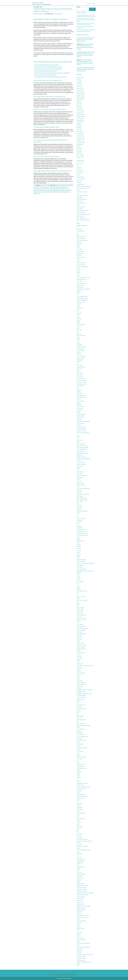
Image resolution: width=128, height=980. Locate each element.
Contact (93, 3)
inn (77, 515)
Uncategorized (80, 867)
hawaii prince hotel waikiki (83, 421)
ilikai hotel (79, 505)
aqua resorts (80, 201)
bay (77, 233)
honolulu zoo (80, 466)
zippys (45, 185)
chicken (79, 292)
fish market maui (81, 367)
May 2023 (79, 150)
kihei (78, 574)
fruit (78, 388)
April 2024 (79, 129)
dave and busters (81, 324)
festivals (79, 361)
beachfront (79, 242)
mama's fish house (81, 615)
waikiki (78, 881)
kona (78, 585)
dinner (63, 187)
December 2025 (81, 92)
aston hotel (79, 208)
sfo (77, 779)
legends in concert (81, 596)
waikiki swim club (81, 908)
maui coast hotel (81, 630)
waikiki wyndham (81, 909)
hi (77, 434)
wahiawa (79, 880)
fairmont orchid (81, 358)
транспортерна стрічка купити (85, 67)
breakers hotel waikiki (82, 266)
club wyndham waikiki (82, 298)
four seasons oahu (81, 384)
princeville (79, 738)
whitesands (79, 949)
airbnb (78, 175)
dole (78, 341)
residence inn (80, 751)
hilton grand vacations (82, 445)
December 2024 (81, 114)
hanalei (78, 412)
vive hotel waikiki (81, 874)
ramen (78, 749)
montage (79, 656)
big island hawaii (81, 257)
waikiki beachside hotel (82, 895)
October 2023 (80, 140)
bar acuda (79, 229)
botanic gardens (81, 262)
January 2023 (80, 157)
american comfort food (61, 185)
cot (77, 311)
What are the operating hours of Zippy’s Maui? (47, 65)
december (79, 330)
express (79, 352)
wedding (79, 934)
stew (78, 817)
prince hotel (80, 733)
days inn (79, 326)
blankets (79, 259)
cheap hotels (80, 285)
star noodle (79, 809)
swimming (79, 826)
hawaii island (80, 417)
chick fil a (79, 290)
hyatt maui (79, 490)
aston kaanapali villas (82, 210)
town (78, 852)
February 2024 (80, 133)
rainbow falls (80, 744)
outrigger (79, 688)
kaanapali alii (80, 528)
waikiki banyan (80, 883)
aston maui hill (80, 212)
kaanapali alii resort (82, 529)
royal (78, 762)
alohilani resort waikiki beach (84, 186)
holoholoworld (38, 13)
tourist (78, 848)
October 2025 (80, 96)
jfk (77, 524)
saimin (38, 192)
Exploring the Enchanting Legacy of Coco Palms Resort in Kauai (85, 23)
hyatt (78, 486)
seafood (79, 777)
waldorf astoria (80, 928)
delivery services (40, 187)
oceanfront (79, 680)
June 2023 (79, 148)
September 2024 (81, 120)
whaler (78, 941)
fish (78, 363)
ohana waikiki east (81, 682)
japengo (79, 522)
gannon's (79, 389)
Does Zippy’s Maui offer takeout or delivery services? (49, 67)
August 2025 (80, 99)
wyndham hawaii (81, 956)
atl (77, 221)
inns (78, 516)
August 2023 (80, 144)
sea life (78, 775)
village (78, 868)
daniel (78, 320)
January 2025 (80, 112)
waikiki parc (80, 900)
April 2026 (79, 84)
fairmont (79, 354)
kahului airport (80, 541)
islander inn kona (81, 518)
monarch (79, 654)
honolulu (79, 460)
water (78, 930)
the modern (80, 837)
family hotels (80, 360)
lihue (78, 602)
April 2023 (79, 152)
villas (78, 870)
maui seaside (80, 632)
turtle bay (79, 857)
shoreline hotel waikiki (82, 796)
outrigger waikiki (81, 691)
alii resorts (79, 180)
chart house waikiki (81, 283)
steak (78, 815)
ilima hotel (79, 507)
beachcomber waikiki (82, 240)
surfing (78, 820)
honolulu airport (81, 462)
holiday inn (79, 455)
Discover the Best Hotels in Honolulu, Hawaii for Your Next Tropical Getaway (86, 39)
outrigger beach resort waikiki (84, 690)
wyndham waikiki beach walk (84, 962)
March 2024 (80, 131)
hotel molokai (80, 472)
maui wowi (79, 635)
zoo (78, 965)
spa (77, 802)
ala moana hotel (81, 178)
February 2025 (80, 111)
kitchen (78, 578)
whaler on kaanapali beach (83, 943)
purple (78, 742)
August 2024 (80, 122)
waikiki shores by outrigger (83, 906)
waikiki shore (80, 904)
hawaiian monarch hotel (83, 432)
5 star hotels (80, 164)
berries (78, 248)
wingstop (79, 951)
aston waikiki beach (82, 218)
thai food (79, 835)
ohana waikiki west (81, 684)
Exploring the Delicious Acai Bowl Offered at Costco (85, 70)
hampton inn (80, 408)
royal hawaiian (80, 766)
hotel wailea (80, 477)
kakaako (79, 546)
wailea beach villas (81, 921)
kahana (78, 537)
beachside (79, 244)
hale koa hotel (80, 401)
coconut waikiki (81, 302)
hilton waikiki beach (82, 449)
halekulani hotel (81, 406)
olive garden (80, 686)
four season (80, 374)
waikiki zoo (79, 911)
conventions (80, 307)
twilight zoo (80, 863)
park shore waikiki (81, 708)
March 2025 (80, 109)
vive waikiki (79, 876)
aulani (78, 223)
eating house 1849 (81, 346)
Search (78, 7)
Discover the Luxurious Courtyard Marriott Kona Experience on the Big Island (86, 20)
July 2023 (79, 146)
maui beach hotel (81, 626)
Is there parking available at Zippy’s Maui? (46, 71)
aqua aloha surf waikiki (82, 195)
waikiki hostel (80, 898)
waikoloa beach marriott (83, 915)
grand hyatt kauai (81, 395)
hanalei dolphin (80, 416)
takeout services (45, 192)
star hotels (79, 807)
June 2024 (79, 125)
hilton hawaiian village (82, 447)
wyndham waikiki (81, 960)
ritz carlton (79, 759)
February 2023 (80, 155)
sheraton (79, 781)
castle (78, 276)
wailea (78, 919)
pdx (78, 714)
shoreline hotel (80, 794)
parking (79, 710)
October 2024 (80, 118)
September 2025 (81, 97)
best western (80, 253)
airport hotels (80, 177)
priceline (79, 731)
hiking (78, 436)
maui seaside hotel (81, 634)
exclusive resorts (81, 350)
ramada (79, 746)
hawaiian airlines (81, 427)
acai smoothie (80, 171)
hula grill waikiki (81, 485)
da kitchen (79, 318)
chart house (80, 281)
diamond (79, 333)
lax (77, 594)
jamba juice (79, 520)
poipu (78, 727)
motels (78, 660)
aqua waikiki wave (81, 203)
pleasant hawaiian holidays (83, 725)
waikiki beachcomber (82, 891)
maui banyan (80, 624)
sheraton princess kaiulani (83, 787)
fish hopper (80, 365)
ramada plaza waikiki (82, 747)
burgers (79, 272)
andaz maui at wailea (82, 192)
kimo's (78, 576)
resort (78, 753)
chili (35, 187)
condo (78, 305)
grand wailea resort (82, 397)
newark (78, 669)
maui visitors (62, 188)
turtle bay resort (81, 859)
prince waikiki (80, 734)
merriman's (80, 637)
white (78, 945)
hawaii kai (79, 419)
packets (79, 701)
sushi (78, 824)
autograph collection (82, 225)
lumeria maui (80, 611)
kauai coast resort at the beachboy (85, 563)
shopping (79, 790)
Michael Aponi (80, 52)
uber (78, 865)
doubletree (79, 345)
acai (78, 165)
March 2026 (80, 86)
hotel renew (80, 473)
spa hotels (79, 803)
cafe (78, 274)
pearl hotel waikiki (81, 719)
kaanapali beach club (82, 531)
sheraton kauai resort (82, 783)
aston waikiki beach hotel (83, 220)
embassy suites (80, 348)
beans (78, 246)
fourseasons (80, 386)
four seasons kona (81, 378)
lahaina (78, 589)
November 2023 (81, 139)
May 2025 (79, 105)
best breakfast (80, 251)
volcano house (80, 878)
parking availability (52, 190)
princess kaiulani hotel (82, 736)
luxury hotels (80, 613)
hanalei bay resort (81, 414)
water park (79, 932)
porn (78, 37)
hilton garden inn (81, 444)
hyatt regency (80, 496)
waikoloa (79, 913)
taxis (78, 830)
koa (78, 583)
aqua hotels (80, 197)
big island (79, 255)
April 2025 (79, 107)
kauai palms (80, 567)
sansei (78, 774)
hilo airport (79, 440)
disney (78, 339)
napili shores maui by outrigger (85, 665)
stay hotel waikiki (81, 813)
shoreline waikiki (81, 798)
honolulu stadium (81, 464)
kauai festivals (80, 565)
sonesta (79, 800)
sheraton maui (80, 785)
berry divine (80, 249)
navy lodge (79, 667)
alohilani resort (80, 184)
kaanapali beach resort (82, 535)
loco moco (53, 188)
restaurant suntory (81, 757)
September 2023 (81, 142)
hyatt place (79, 492)
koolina (78, 587)
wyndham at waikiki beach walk (85, 954)
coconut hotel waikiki (82, 300)
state (78, 811)
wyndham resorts (81, 958)
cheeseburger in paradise (83, 289)
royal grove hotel (81, 764)
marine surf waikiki (81, 619)
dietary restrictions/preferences (53, 187)
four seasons (80, 376)
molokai (79, 650)
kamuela (79, 548)
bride (78, 268)
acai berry (79, 167)
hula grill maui (80, 483)
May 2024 (79, 127)
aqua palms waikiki (81, 199)
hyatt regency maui (81, 498)
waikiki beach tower (82, 887)
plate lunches (60, 190)
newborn (79, 671)
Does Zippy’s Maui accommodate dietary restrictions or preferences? (53, 73)
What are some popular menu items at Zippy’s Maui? (49, 69)
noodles (79, 675)
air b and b (79, 173)
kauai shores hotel (81, 569)
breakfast (70, 185)
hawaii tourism (80, 423)
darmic (78, 322)
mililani (78, 641)
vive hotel (79, 872)
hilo (78, 438)
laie (77, 593)
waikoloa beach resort (82, 917)
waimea (79, 926)
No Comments (58, 13)
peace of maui (80, 716)
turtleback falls (80, 861)
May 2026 (79, 83)
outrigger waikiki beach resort (84, 693)
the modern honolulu (82, 839)
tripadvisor (79, 853)
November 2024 (81, 116)
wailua (78, 924)
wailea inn (79, 923)
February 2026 (80, 88)
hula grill (79, 481)
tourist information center (83, 850)
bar (77, 227)
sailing (78, 770)
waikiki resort (80, 902)
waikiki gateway (81, 896)
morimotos (79, 658)
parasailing (79, 706)
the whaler (79, 844)
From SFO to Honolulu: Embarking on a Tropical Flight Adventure (86, 30)
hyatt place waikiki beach (83, 494)
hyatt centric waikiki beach (83, 488)
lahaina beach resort (82, 591)
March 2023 (80, 153)
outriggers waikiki (81, 695)
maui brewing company (83, 628)
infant (78, 513)
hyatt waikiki (80, 501)
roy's (78, 761)
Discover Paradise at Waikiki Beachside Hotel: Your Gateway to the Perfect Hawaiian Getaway (85, 46)
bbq (78, 234)
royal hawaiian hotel (82, 768)
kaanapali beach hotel (82, 533)
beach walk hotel (81, 238)
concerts (79, 304)
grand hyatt (80, 393)
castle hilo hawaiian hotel (83, 277)
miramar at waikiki (81, 645)
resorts (78, 755)
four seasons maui (81, 382)
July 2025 (79, 101)
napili (78, 662)
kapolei (78, 556)
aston (78, 205)
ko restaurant (80, 581)
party (78, 712)
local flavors (47, 188)
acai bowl (79, 169)
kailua (78, 543)
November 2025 (81, 94)
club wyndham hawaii (82, 296)
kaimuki (79, 544)
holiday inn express (81, 457)
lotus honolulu (80, 607)
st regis (78, 805)
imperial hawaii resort (82, 511)
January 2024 (80, 135)
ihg (77, 503)
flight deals (79, 373)
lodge (78, 604)
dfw (78, 332)
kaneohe (79, 550)
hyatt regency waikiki (82, 500)
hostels (78, 468)
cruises (78, 317)
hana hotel (79, 410)
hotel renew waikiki (81, 475)
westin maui (80, 937)
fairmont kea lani (81, 356)
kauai (78, 557)
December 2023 (81, 137)
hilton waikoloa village (82, 453)
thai (78, 831)
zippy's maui (67, 192)
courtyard (79, 313)
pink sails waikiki (81, 723)
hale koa (79, 399)
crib (78, 315)
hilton (78, 442)
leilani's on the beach (82, 600)
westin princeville (81, 939)
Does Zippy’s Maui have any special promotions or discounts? (51, 77)
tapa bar (79, 828)
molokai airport (81, 652)
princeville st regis (81, 740)
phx (78, 721)
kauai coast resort (81, 561)
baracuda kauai (80, 231)
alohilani (79, 182)
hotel (78, 470)
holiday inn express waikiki (83, 458)
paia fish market (81, 705)
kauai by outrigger (81, 559)
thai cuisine (79, 833)
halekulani (79, 404)
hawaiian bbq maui (81, 429)
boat (78, 261)
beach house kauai (81, 236)
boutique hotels (81, 264)
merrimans (79, 639)
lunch (57, 188)
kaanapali (79, 526)
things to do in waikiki (82, 846)
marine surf (80, 617)
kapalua (79, 554)
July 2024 (79, 124)
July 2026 (79, 79)
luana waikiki (80, 609)
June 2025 (79, 103)
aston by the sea (81, 206)
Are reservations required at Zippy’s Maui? (46, 75)
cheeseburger (80, 287)
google (78, 391)
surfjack (79, 822)
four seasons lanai (81, 380)
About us (89, 3)
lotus (78, 606)
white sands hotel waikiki (83, 947)
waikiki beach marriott (82, 885)
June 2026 (79, 81)
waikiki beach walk (81, 889)
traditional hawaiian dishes (56, 192)
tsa (77, 855)
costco (78, 309)
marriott (79, 621)
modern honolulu (81, 649)
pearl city (79, 718)
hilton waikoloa (80, 451)
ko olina (79, 579)
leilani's (78, 598)
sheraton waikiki (81, 789)
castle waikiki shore (82, 279)
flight (78, 371)
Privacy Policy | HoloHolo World (69, 974)
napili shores (80, 663)
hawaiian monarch (81, 430)
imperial (79, 509)
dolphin (79, 343)
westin (78, 936)
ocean (78, 678)
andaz (78, 190)
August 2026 (80, 77)
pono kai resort (80, 729)
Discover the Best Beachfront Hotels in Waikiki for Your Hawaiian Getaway (86, 15)
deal (78, 328)
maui (42, 185)
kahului (78, 539)
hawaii (41, 188)
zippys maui (37, 193)
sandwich (79, 772)
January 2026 (80, 90)
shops (78, 792)
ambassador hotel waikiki (83, 188)
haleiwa (79, 402)
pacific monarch (81, 699)
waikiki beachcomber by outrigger (85, 893)
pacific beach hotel (81, 697)
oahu (78, 677)
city (77, 294)
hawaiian (79, 425)
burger (78, 270)
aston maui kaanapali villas (83, 214)
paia (78, 703)
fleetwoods (79, 369)
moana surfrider (81, 647)
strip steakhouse (81, 818)
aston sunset (80, 216)
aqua (78, 193)
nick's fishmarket (81, 673)
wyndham (79, 952)
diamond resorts (81, 335)
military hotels (80, 643)
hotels (78, 479)
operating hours (43, 190)
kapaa (78, 552)
